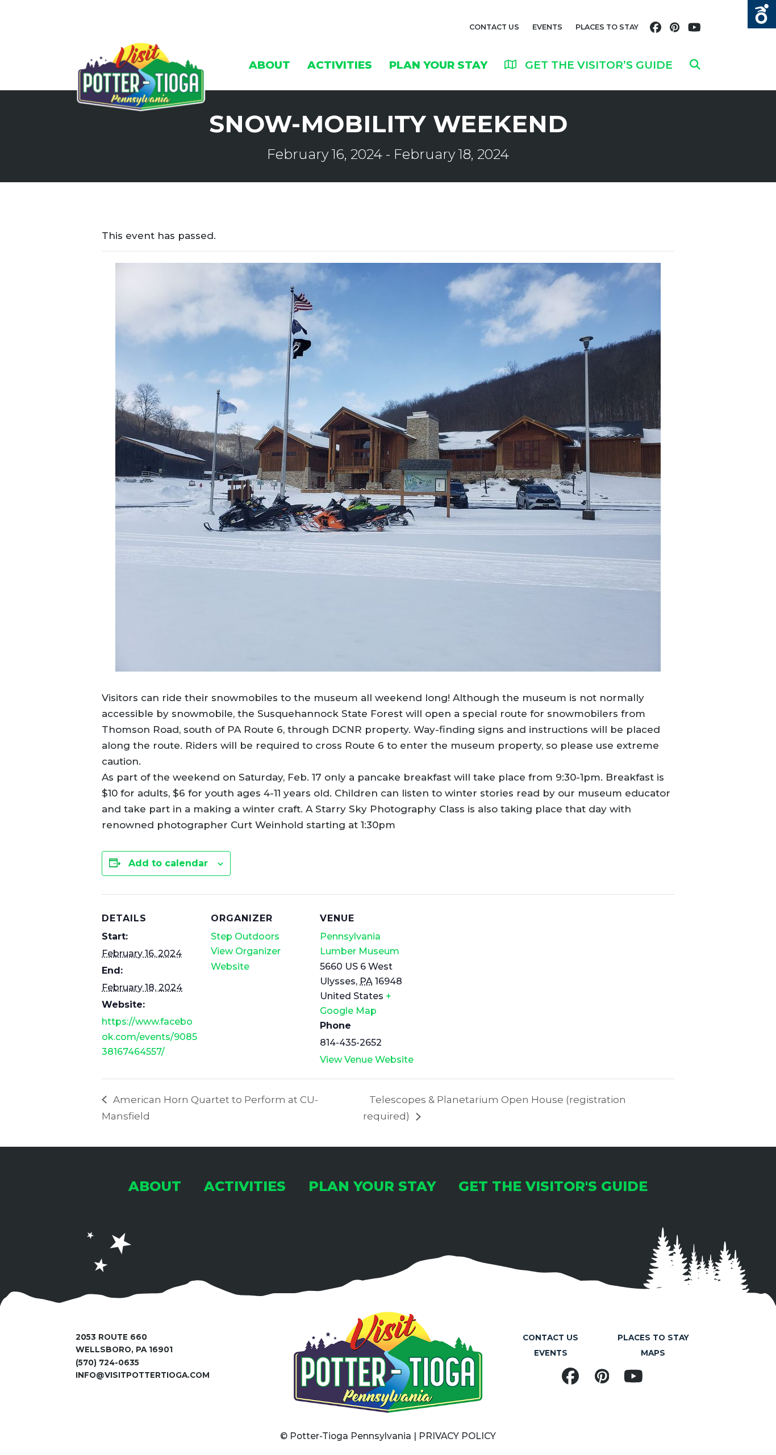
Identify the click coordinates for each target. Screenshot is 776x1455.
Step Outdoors (245, 936)
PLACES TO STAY (607, 27)
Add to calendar (168, 863)
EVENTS (547, 27)
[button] (695, 64)
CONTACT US (494, 27)
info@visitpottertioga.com (143, 1374)
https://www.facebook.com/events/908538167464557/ (149, 1036)
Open (762, 14)
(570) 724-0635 (107, 1362)
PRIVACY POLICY (457, 1436)
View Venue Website (367, 1059)
